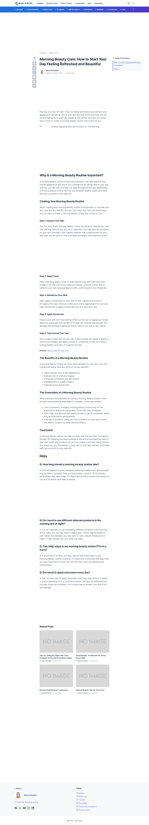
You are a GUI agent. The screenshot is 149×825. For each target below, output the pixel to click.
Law (89, 3)
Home (81, 793)
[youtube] (24, 808)
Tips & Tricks (66, 3)
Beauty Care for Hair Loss (58, 350)
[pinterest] (34, 81)
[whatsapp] (34, 72)
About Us (82, 796)
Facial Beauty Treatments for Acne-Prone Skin (91, 656)
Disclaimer (82, 803)
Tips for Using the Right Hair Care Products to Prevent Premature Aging (56, 656)
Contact (81, 800)
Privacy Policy (84, 810)
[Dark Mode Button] (128, 3)
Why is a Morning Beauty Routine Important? (127, 63)
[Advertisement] (74, 32)
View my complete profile (27, 802)
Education (99, 3)
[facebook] (34, 63)
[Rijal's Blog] (24, 3)
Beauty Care (52, 3)
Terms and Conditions (87, 806)
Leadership (80, 3)
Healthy (40, 3)
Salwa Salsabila (30, 795)
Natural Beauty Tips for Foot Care (90, 690)
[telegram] (34, 77)
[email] (34, 86)
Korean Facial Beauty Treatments (54, 690)
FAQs (116, 69)
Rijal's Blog (78, 821)
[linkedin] (33, 808)
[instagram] (28, 808)
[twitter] (34, 68)
